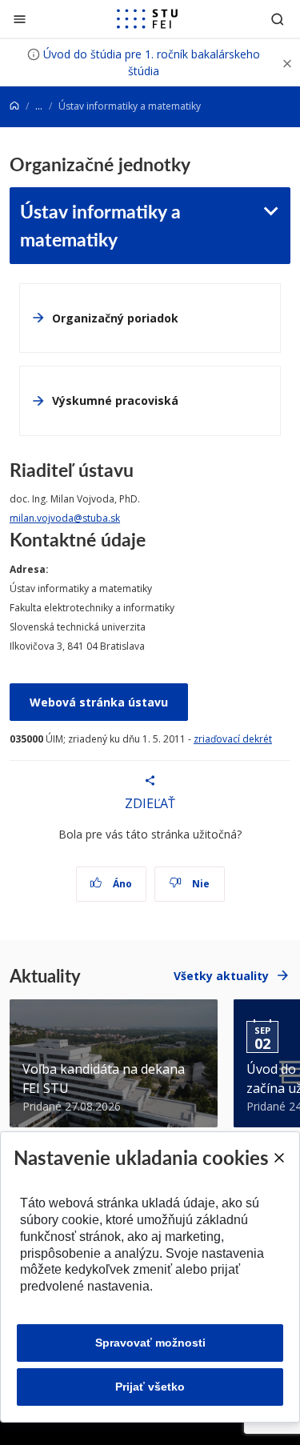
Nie (200, 884)
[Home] (14, 106)
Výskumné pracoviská (115, 400)
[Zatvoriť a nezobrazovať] (287, 62)
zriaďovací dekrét (233, 739)
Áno (121, 884)
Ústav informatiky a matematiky (100, 225)
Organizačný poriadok (115, 318)
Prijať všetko (150, 1386)
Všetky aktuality (221, 975)
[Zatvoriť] (19, 19)
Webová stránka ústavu (99, 702)
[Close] (278, 1158)
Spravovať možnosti (150, 1342)
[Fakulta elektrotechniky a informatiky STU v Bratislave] (147, 19)
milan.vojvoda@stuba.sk (65, 518)
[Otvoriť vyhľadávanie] (277, 19)
